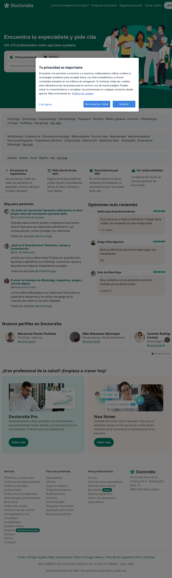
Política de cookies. (83, 93)
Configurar (45, 104)
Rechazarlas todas (96, 104)
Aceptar (124, 104)
